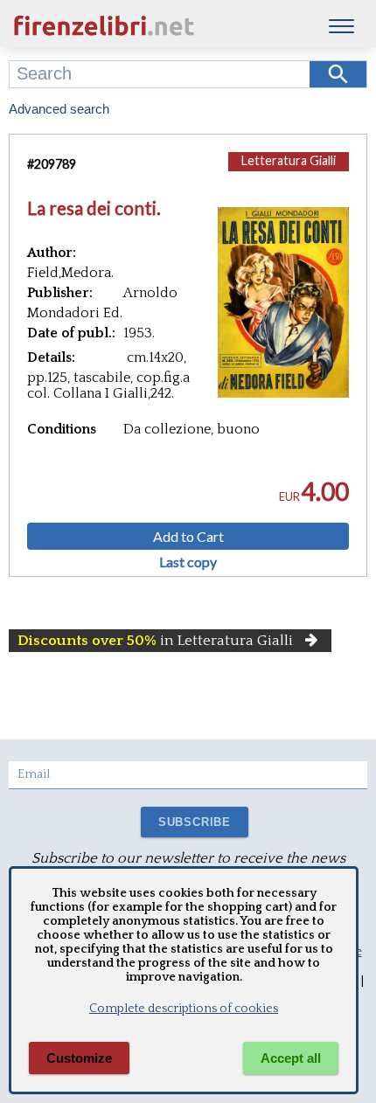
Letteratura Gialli (288, 160)
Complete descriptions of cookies (183, 1009)
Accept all (291, 1058)
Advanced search (59, 108)
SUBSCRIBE (194, 822)
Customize (79, 1058)
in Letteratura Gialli (155, 641)
